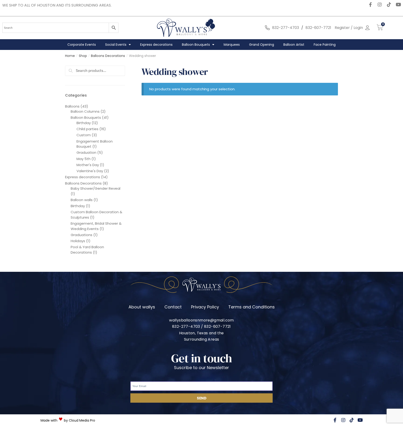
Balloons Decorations (108, 55)
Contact (173, 307)
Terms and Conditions (251, 307)
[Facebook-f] (370, 4)
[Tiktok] (389, 4)
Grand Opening (261, 44)
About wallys (142, 307)
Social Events (115, 44)
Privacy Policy (205, 307)
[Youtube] (398, 4)
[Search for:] (95, 70)
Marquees (232, 44)
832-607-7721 (318, 27)
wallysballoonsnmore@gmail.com (201, 320)
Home (70, 55)
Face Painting (325, 44)
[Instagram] (379, 4)
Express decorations (156, 44)
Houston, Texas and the (201, 333)
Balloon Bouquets (196, 44)
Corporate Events (81, 44)
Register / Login (349, 27)
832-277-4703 (285, 27)
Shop (83, 55)
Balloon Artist (293, 44)
